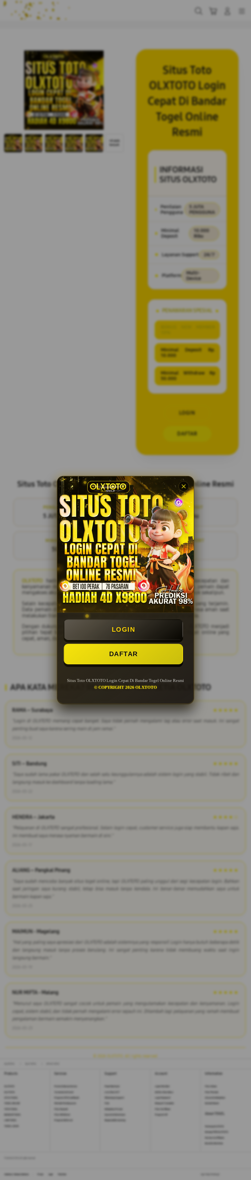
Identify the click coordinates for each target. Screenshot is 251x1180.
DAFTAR (123, 653)
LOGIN (123, 629)
